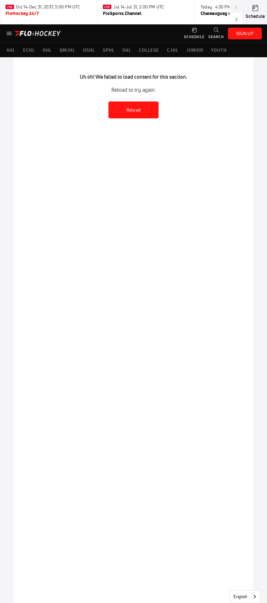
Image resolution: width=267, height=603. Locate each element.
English (240, 596)
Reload (133, 110)
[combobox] (245, 596)
